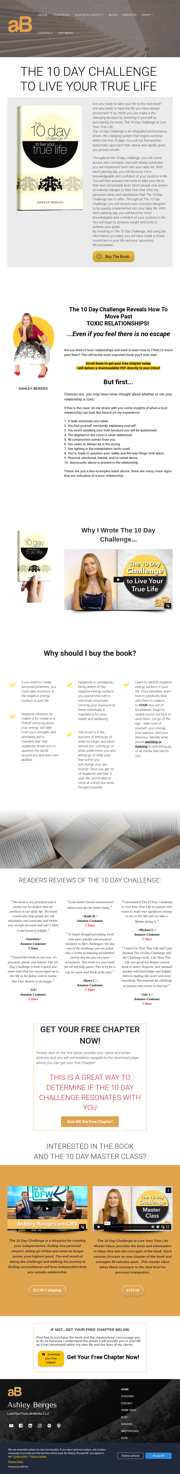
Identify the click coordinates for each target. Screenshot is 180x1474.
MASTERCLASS (130, 1431)
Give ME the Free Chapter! (90, 1121)
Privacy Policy (15, 1461)
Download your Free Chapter (52, 1358)
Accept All (158, 1455)
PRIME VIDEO (128, 1410)
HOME (42, 14)
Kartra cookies (39, 1456)
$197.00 (132, 1290)
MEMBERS (65, 33)
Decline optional (130, 1455)
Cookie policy (20, 1456)
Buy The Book (117, 256)
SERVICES (130, 14)
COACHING (61, 14)
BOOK (124, 1438)
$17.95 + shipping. (47, 1290)
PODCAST (127, 1403)
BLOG (113, 14)
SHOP (146, 14)
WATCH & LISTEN (88, 14)
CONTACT (45, 33)
